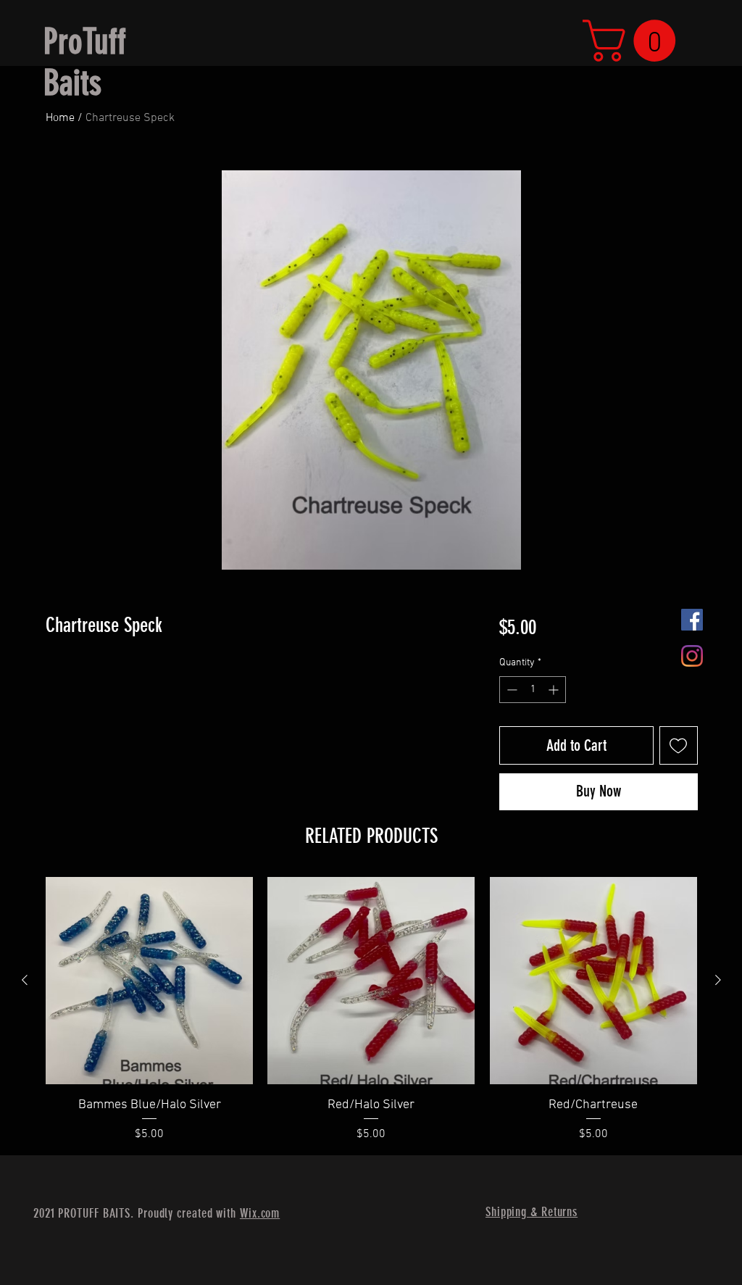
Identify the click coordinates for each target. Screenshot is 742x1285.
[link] (634, 41)
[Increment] (555, 689)
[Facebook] (692, 620)
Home (60, 118)
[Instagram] (692, 656)
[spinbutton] (533, 689)
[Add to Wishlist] (678, 745)
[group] (371, 1010)
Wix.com (260, 1213)
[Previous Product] (24, 980)
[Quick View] (149, 980)
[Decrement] (510, 689)
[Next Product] (718, 980)
